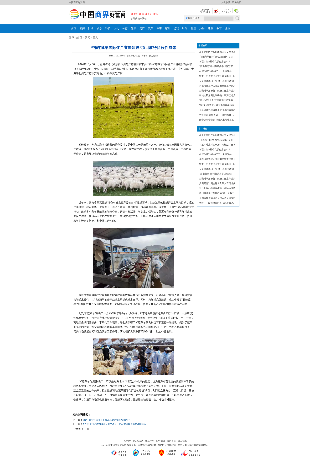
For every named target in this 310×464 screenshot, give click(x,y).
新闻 (82, 28)
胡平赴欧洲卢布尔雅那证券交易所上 (217, 52)
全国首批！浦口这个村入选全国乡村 (217, 198)
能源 (210, 28)
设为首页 (236, 2)
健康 (133, 28)
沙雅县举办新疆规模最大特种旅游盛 (217, 188)
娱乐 (99, 28)
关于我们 (128, 441)
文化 (116, 28)
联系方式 (138, 441)
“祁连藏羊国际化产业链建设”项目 (216, 56)
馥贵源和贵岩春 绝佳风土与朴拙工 (216, 120)
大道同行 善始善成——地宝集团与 (216, 115)
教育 (219, 28)
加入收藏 (225, 2)
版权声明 (149, 441)
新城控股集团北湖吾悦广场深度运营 (217, 95)
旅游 (202, 28)
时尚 (184, 28)
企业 (227, 28)
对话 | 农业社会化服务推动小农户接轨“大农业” (106, 420)
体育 (125, 28)
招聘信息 (160, 441)
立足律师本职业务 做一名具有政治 (216, 81)
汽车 (150, 28)
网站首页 (77, 37)
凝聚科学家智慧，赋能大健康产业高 (217, 90)
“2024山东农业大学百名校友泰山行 (216, 105)
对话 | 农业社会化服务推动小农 (214, 61)
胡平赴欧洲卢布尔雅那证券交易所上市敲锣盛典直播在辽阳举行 (114, 424)
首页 (73, 28)
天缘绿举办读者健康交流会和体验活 (217, 110)
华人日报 (136, 56)
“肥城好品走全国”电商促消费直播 (216, 100)
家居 (167, 28)
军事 (159, 28)
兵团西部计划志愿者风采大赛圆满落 (217, 183)
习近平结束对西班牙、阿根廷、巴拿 (217, 144)
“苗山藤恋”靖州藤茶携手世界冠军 (216, 66)
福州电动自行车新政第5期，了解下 (216, 193)
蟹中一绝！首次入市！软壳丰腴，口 (217, 76)
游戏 (176, 28)
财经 (90, 28)
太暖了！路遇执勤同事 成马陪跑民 (216, 203)
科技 (107, 28)
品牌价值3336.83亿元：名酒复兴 (215, 71)
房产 (142, 28)
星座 (193, 28)
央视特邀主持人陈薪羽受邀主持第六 (217, 86)
